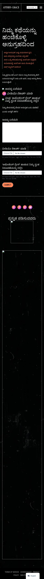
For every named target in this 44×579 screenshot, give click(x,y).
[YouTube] (30, 207)
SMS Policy (24, 575)
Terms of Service (12, 572)
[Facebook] (19, 207)
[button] (41, 7)
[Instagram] (25, 207)
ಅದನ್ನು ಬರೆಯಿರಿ (10, 119)
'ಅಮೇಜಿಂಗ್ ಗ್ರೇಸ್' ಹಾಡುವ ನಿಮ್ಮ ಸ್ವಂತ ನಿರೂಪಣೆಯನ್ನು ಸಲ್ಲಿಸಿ (20, 166)
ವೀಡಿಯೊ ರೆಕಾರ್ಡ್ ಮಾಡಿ (14, 148)
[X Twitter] (14, 207)
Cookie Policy (26, 572)
